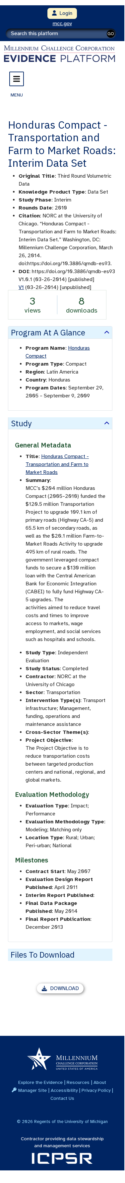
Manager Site (32, 1090)
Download (67, 989)
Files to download (43, 954)
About (100, 1082)
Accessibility (64, 1090)
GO (110, 33)
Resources (78, 1082)
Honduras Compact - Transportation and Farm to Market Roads (57, 464)
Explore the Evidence (40, 1082)
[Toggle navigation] (16, 79)
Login (64, 13)
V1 (21, 287)
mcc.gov (62, 23)
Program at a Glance (48, 332)
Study (21, 423)
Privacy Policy (96, 1090)
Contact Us (62, 1098)
